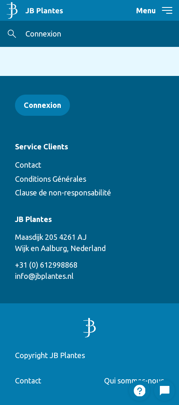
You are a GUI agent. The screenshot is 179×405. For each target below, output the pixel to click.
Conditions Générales (50, 179)
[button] (12, 34)
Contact (28, 165)
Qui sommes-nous (134, 380)
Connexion (43, 33)
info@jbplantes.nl (44, 276)
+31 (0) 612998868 (46, 265)
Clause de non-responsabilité (63, 192)
